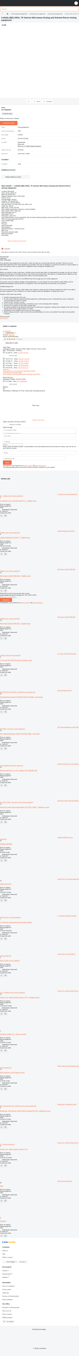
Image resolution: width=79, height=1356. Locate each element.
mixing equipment (23, 127)
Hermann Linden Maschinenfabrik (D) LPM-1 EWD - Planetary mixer (24, 807)
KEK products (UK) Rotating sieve (12, 1072)
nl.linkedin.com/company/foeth (12, 372)
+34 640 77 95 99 (23, 361)
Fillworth (3, 1221)
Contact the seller (9, 123)
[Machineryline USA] (13, 3)
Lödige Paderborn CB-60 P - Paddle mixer (15, 538)
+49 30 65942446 (23, 365)
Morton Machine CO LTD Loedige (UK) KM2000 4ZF (18, 770)
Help (3, 1254)
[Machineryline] (7, 14)
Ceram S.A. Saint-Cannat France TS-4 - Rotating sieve (20, 997)
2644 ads (11, 335)
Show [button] (16, 352)
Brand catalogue (7, 1299)
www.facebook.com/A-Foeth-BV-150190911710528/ (19, 371)
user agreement (41, 465)
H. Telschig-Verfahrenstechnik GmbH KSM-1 (16, 922)
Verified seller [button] (10, 333)
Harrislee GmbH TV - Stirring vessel (13, 1034)
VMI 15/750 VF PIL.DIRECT (10, 961)
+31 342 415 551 (23, 352)
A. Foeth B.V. (7, 331)
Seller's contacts (7, 1257)
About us (5, 1250)
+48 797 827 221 (23, 368)
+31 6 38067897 (22, 381)
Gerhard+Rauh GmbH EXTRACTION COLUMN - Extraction (21, 697)
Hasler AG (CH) (5, 884)
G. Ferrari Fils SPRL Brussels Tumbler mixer (16, 660)
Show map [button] (35, 405)
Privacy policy (6, 1289)
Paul (1, 1186)
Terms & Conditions (8, 1286)
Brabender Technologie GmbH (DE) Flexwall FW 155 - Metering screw (25, 1111)
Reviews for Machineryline (10, 1296)
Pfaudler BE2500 (6, 844)
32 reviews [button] (19, 339)
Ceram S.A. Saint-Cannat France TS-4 (14, 1149)
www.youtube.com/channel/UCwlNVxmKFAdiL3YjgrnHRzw (21, 374)
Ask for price (8, 113)
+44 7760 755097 (23, 363)
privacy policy (28, 465)
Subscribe (6, 600)
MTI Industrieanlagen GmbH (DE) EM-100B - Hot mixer (20, 734)
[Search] (76, 9)
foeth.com (6, 369)
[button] (76, 3)
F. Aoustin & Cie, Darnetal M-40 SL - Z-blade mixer (18, 501)
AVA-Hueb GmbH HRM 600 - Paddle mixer (15, 576)
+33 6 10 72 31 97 (23, 359)
